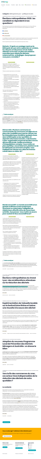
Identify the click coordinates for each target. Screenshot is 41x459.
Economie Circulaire (14, 16)
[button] (4, 2)
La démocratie (6, 33)
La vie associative (7, 35)
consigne (8, 333)
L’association (3, 4)
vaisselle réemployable (22, 333)
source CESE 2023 (17, 398)
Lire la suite (4, 292)
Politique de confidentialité (19, 453)
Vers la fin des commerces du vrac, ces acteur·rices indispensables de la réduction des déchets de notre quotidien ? (19, 377)
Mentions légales (4, 453)
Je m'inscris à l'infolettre (32, 450)
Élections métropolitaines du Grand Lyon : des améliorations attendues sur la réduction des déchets (19, 280)
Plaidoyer (34, 16)
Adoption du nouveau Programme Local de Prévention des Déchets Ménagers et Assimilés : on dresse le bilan (19, 345)
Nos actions (8, 4)
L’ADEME (19, 401)
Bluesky (30, 448)
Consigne (17, 274)
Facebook (30, 444)
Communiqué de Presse (6, 16)
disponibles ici (20, 121)
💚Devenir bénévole (28, 4)
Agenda (17, 4)
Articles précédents (6, 422)
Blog (19, 4)
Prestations (13, 4)
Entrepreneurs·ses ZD (20, 370)
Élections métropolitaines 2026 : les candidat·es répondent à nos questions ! (18, 21)
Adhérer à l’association (7, 436)
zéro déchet (27, 333)
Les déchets (6, 30)
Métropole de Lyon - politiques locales (25, 16)
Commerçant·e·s (5, 370)
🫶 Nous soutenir (34, 4)
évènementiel (17, 333)
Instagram (30, 445)
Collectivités (4, 274)
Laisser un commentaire (10, 268)
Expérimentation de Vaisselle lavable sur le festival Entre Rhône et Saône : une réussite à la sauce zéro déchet (19, 305)
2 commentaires (9, 415)
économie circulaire (12, 333)
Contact (22, 4)
